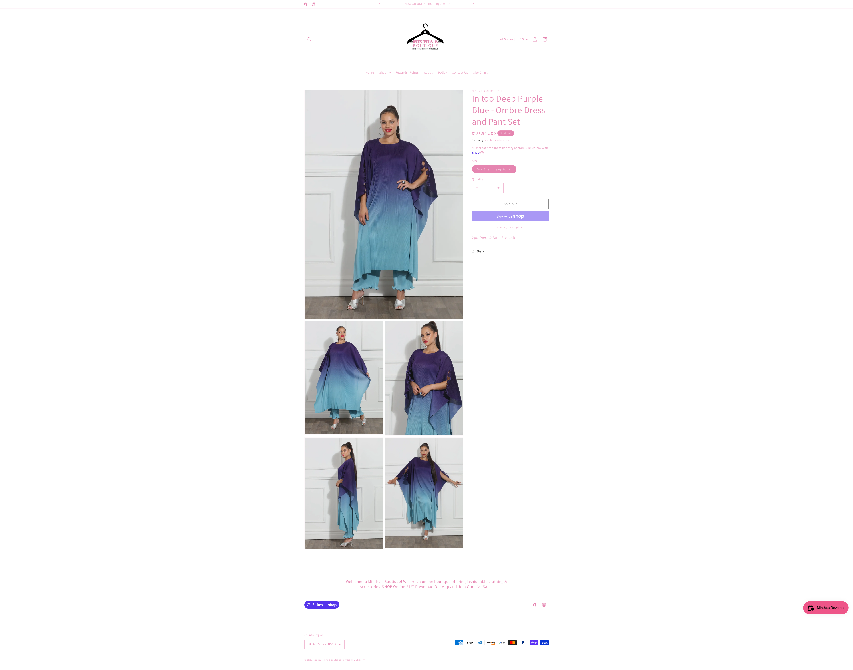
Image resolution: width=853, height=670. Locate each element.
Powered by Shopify (353, 659)
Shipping (477, 140)
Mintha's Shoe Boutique (327, 659)
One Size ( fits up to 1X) (496, 170)
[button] (309, 39)
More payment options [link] (510, 227)
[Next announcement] (474, 4)
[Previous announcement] (379, 4)
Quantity (477, 179)
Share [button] (480, 251)
